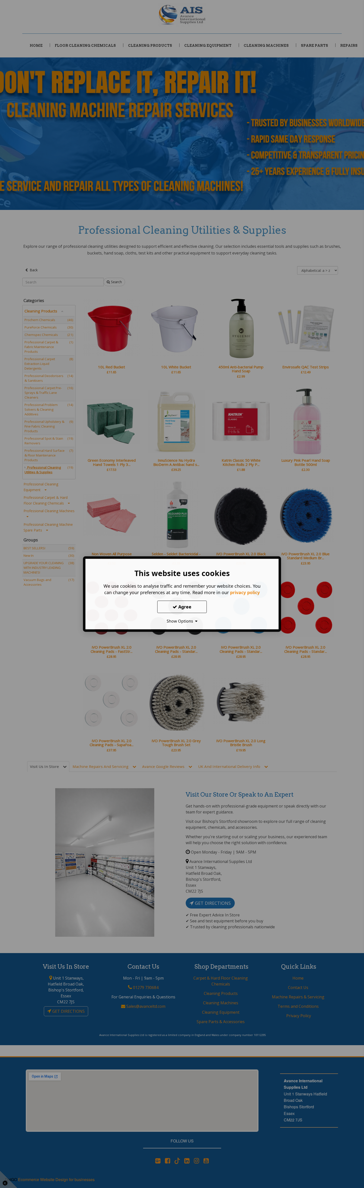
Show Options (181, 621)
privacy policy (245, 592)
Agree (184, 606)
